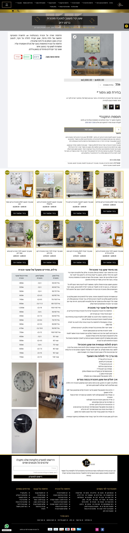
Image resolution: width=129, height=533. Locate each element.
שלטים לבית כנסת (65, 7)
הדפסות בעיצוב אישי (102, 3)
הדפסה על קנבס (63, 3)
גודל (118, 84)
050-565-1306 (90, 122)
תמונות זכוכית (76, 3)
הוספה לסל (89, 130)
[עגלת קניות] (12, 11)
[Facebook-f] (102, 529)
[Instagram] (97, 529)
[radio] (117, 107)
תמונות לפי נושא (40, 3)
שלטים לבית (74, 7)
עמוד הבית (91, 28)
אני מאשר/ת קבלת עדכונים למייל (45, 472)
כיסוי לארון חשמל (28, 3)
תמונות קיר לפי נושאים (106, 488)
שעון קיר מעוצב (77, 163)
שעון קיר (19, 3)
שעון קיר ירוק (65, 28)
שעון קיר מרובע (107, 165)
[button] (126, 26)
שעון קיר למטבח (86, 163)
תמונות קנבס (52, 3)
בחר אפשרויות (109, 211)
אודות (111, 3)
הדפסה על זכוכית (88, 3)
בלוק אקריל (53, 7)
